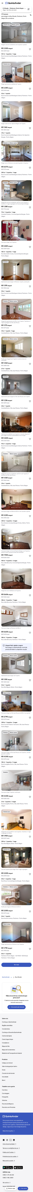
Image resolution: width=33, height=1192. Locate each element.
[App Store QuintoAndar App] (18, 1167)
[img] (16, 32)
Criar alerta (24, 1188)
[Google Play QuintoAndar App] (8, 1167)
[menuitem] (6, 977)
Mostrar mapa (11, 1188)
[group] (16, 41)
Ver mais (16, 964)
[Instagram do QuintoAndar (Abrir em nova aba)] (7, 1140)
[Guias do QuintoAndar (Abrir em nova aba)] (10, 1140)
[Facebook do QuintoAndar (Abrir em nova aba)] (4, 1140)
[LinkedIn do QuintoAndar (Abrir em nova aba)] (14, 1140)
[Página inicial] (13, 3)
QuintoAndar (6, 977)
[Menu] (2, 3)
